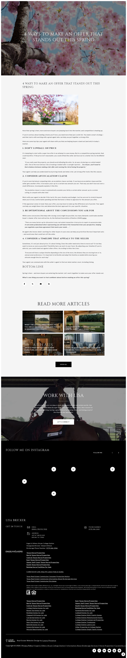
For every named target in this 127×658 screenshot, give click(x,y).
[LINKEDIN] (104, 650)
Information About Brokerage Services (82, 646)
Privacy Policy (27, 646)
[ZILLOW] (114, 650)
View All (63, 364)
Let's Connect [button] (63, 422)
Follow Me (97, 452)
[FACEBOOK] (94, 650)
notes (84, 218)
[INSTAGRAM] (99, 650)
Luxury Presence (49, 641)
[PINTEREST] (119, 650)
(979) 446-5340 (94, 529)
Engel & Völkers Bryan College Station (49, 646)
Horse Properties (106, 646)
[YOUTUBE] (109, 650)
